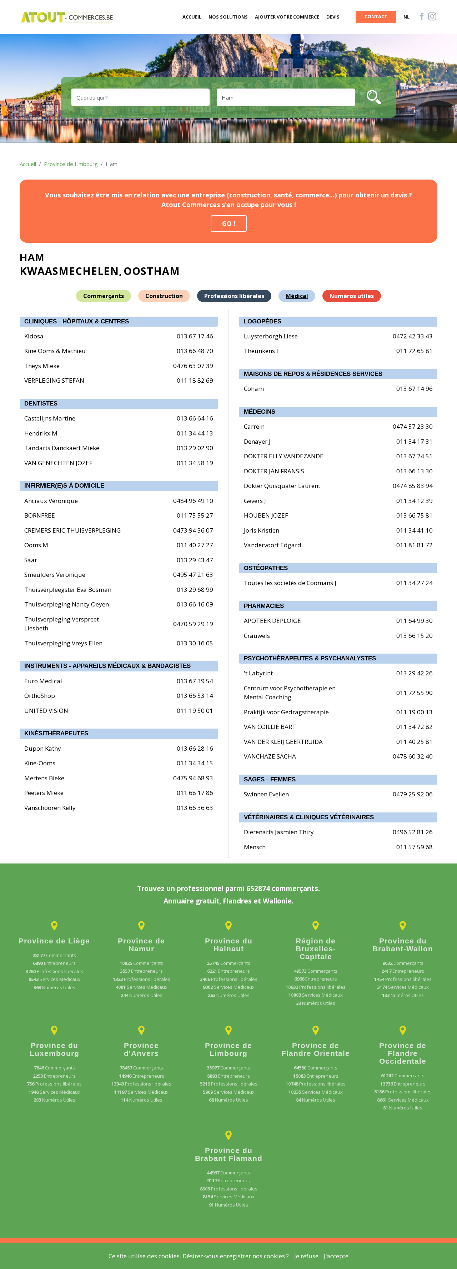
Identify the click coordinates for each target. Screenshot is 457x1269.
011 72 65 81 (414, 351)
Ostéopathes (266, 568)
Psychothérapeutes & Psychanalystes (310, 658)
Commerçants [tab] (103, 296)
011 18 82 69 (195, 380)
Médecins (259, 411)
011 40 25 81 (414, 741)
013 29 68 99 (195, 589)
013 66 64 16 (195, 418)
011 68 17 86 (195, 793)
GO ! (228, 223)
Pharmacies (264, 606)
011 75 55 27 (195, 515)
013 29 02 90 (195, 448)
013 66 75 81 (414, 515)
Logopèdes (262, 321)
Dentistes (40, 403)
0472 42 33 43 (413, 336)
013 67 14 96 (414, 388)
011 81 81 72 (414, 545)
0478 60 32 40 (413, 756)
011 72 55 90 (414, 693)
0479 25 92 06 (413, 794)
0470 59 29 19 (193, 624)
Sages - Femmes (270, 779)
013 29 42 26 (414, 673)
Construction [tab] (164, 296)
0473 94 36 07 (193, 530)
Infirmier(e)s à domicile (64, 485)
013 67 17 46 (195, 336)
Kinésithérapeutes (56, 733)
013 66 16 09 (195, 604)
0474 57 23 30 (413, 426)
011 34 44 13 (195, 433)
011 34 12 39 (414, 501)
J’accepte (336, 1256)
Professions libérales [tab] (234, 296)
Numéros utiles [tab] (352, 296)
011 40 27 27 (195, 545)
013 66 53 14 (195, 695)
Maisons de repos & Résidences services (313, 374)
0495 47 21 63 (193, 574)
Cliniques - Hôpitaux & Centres (76, 321)
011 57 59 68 (414, 847)
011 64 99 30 (414, 620)
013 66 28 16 (195, 748)
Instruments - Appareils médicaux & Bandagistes (107, 666)
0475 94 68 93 (193, 778)
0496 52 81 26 (413, 832)
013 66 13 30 (414, 471)
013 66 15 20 (414, 635)
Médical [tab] (297, 296)
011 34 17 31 (414, 441)
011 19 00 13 (414, 712)
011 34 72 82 (414, 726)
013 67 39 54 (195, 681)
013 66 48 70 (195, 351)
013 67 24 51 (414, 456)
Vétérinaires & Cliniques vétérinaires (309, 817)
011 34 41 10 (414, 530)
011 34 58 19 (195, 463)
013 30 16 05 (195, 643)
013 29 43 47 (195, 560)
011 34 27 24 (414, 583)
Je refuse (306, 1256)
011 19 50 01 (195, 710)
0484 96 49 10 (193, 501)
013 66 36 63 (195, 808)
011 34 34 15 (195, 763)
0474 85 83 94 (413, 486)
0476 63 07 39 (193, 366)
